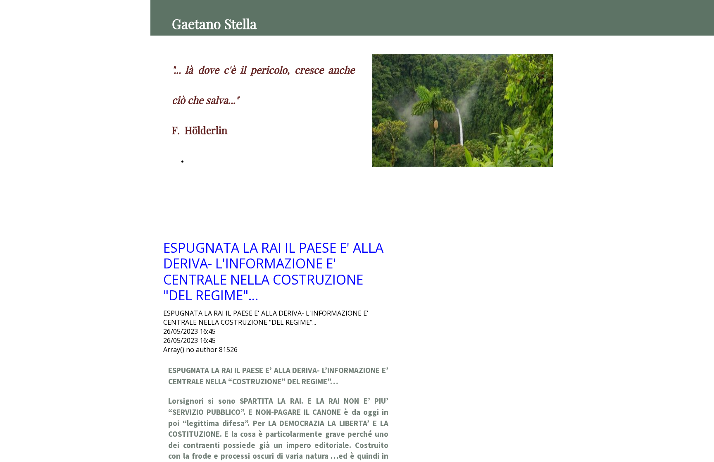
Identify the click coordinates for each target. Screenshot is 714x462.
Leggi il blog (203, 161)
